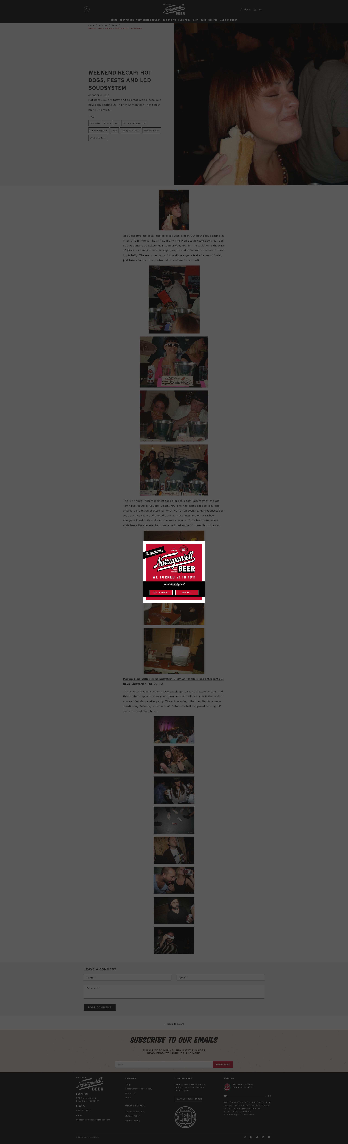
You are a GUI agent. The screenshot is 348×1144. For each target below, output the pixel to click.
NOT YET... (187, 592)
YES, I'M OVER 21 (161, 592)
